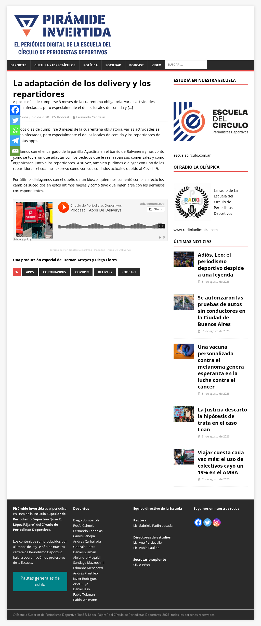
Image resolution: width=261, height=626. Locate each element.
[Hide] (12, 161)
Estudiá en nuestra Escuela (205, 80)
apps (30, 272)
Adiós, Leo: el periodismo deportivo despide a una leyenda (221, 264)
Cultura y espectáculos (54, 65)
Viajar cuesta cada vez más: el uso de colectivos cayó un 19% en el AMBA (221, 462)
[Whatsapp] (15, 130)
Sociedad (113, 65)
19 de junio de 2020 (34, 117)
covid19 (82, 272)
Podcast (136, 65)
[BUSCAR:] (186, 64)
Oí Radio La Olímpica (196, 167)
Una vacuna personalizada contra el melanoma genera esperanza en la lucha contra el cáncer (221, 366)
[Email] (15, 151)
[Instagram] (217, 522)
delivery (105, 272)
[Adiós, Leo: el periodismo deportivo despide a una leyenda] (184, 263)
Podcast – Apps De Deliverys (112, 249)
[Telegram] (15, 140)
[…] (130, 107)
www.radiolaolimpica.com (196, 229)
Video (156, 65)
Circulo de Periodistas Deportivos (71, 249)
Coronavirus (54, 272)
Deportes (18, 65)
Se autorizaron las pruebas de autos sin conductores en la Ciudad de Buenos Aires (221, 311)
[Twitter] (15, 120)
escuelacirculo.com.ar (192, 155)
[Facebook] (15, 110)
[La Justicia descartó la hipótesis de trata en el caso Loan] (184, 418)
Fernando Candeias (91, 117)
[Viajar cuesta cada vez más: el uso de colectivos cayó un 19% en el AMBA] (184, 461)
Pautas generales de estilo (40, 581)
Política (90, 65)
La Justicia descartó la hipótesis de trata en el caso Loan (222, 419)
